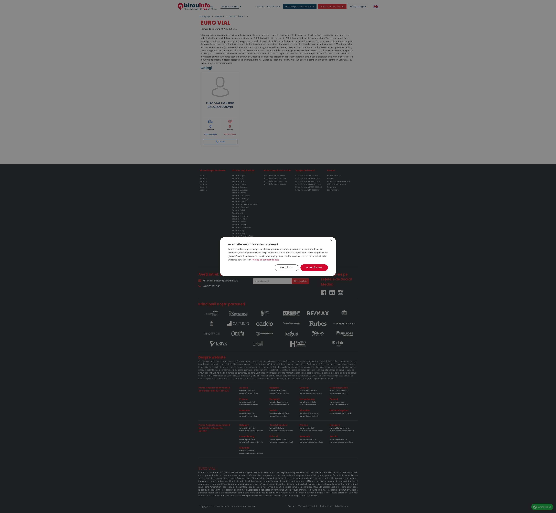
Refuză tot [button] (286, 267)
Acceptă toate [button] (314, 267)
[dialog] (278, 256)
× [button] (331, 240)
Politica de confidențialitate (265, 259)
